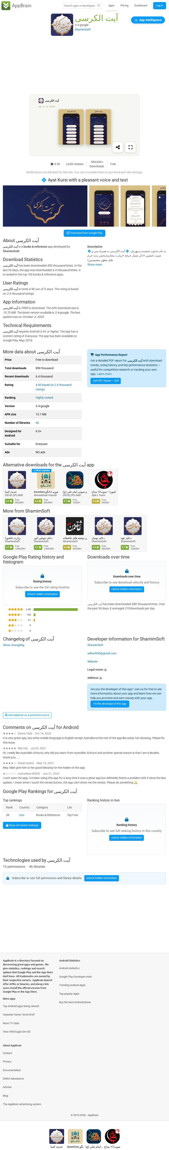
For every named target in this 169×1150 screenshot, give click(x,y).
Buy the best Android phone (75, 1002)
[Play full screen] (130, 147)
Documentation (12, 1070)
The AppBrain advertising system (22, 1104)
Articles (7, 1087)
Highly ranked (44, 397)
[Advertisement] (84, 65)
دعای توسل (98, 538)
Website (92, 661)
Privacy (7, 1061)
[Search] (99, 6)
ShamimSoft (37, 511)
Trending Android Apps (72, 985)
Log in (159, 5)
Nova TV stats (11, 1023)
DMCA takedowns (13, 1078)
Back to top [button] (160, 1116)
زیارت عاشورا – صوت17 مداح (104, 491)
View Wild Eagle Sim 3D (17, 1031)
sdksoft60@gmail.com (101, 653)
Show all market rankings (23, 825)
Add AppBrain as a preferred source (28, 715)
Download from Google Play (85, 232)
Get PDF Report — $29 (106, 380)
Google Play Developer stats (75, 976)
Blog (5, 1095)
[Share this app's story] (117, 147)
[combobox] (79, 5)
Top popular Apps (69, 993)
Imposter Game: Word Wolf (19, 1014)
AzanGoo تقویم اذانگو (46, 491)
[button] (126, 670)
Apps (111, 5)
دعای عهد (126, 538)
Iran (21, 815)
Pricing (124, 5)
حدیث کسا (11, 491)
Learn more (104, 374)
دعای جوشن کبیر (43, 538)
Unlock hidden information (42, 594)
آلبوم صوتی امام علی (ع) (75, 491)
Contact (7, 1053)
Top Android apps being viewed (21, 1006)
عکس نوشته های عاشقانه (75, 538)
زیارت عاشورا (12, 538)
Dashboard (140, 5)
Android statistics (69, 968)
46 (37, 423)
